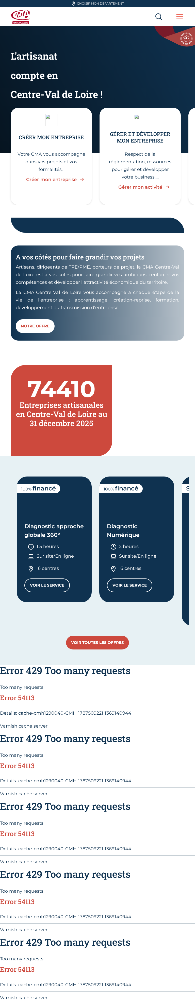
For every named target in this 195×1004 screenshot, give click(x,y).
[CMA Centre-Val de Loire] (21, 16)
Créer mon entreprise (51, 179)
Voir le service (50, 586)
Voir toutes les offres (97, 642)
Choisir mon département (100, 3)
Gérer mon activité (140, 187)
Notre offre (35, 326)
